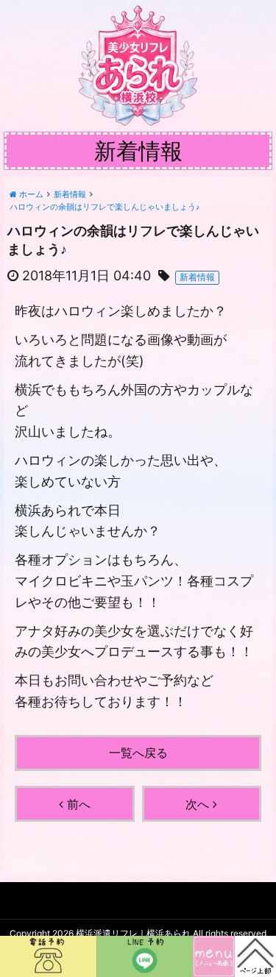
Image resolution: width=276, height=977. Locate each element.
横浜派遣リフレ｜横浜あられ (133, 933)
